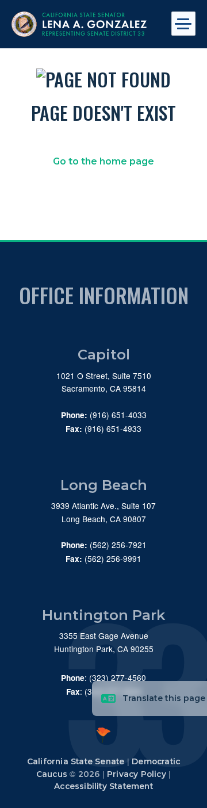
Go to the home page (103, 161)
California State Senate (76, 761)
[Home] (85, 24)
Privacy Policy (136, 774)
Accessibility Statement (103, 786)
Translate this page (163, 698)
